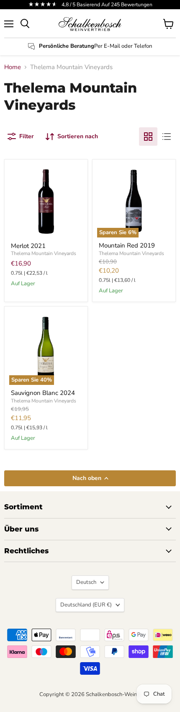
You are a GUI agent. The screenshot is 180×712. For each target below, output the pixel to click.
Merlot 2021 (28, 246)
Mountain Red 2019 (127, 245)
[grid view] (148, 136)
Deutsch (86, 582)
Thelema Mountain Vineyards (43, 253)
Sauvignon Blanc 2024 (43, 393)
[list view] (166, 136)
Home (12, 67)
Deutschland (86, 605)
